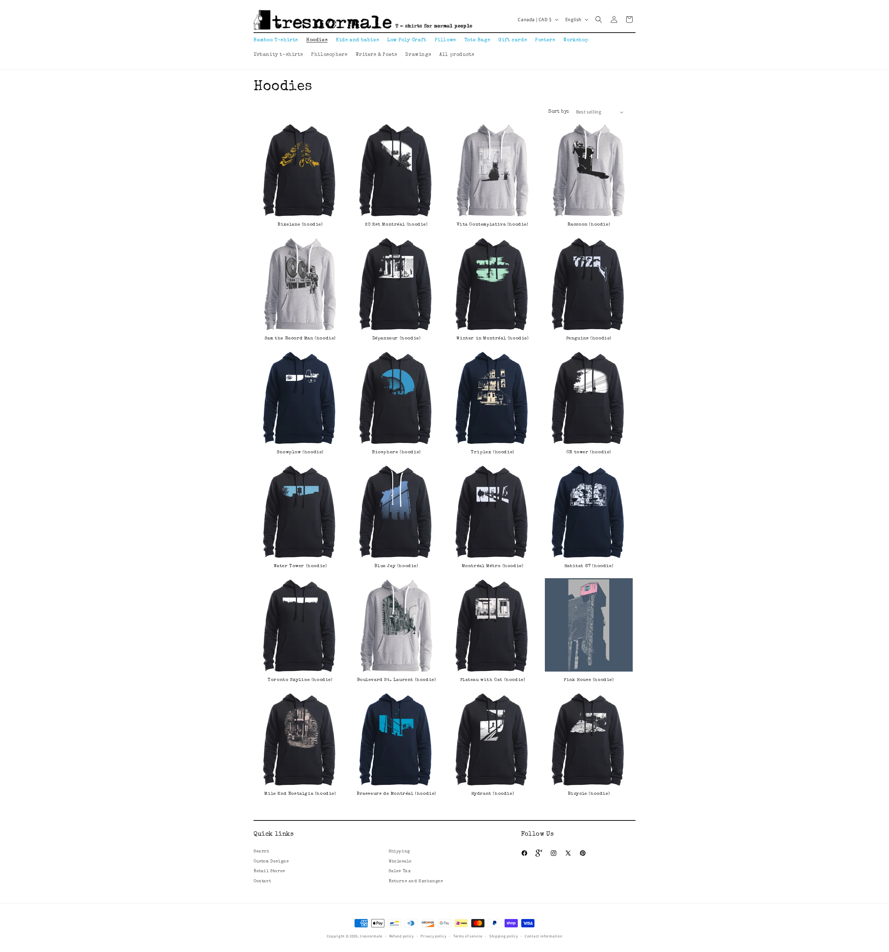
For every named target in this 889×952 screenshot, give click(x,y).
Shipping (399, 852)
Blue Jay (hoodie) (396, 566)
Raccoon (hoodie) (588, 224)
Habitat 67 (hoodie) (588, 566)
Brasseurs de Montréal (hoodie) (396, 794)
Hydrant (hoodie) (492, 794)
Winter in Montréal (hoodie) (492, 338)
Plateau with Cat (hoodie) (492, 680)
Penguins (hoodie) (589, 338)
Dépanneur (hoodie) (396, 338)
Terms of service (467, 936)
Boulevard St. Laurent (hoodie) (396, 680)
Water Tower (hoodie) (300, 566)
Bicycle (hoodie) (589, 794)
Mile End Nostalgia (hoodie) (300, 794)
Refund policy (401, 936)
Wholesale (400, 862)
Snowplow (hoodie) (300, 452)
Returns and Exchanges (416, 881)
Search (261, 852)
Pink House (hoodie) (589, 680)
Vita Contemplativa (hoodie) (492, 224)
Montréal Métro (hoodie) (493, 566)
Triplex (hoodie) (492, 452)
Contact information (543, 936)
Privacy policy (433, 936)
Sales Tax (400, 871)
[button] (598, 19)
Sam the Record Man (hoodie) (300, 338)
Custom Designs (271, 862)
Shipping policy (503, 936)
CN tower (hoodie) (588, 452)
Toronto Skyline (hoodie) (300, 680)
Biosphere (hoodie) (396, 452)
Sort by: (558, 111)
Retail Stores (269, 871)
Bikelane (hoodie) (300, 224)
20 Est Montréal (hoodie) (396, 224)
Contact (262, 881)
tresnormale (371, 936)
